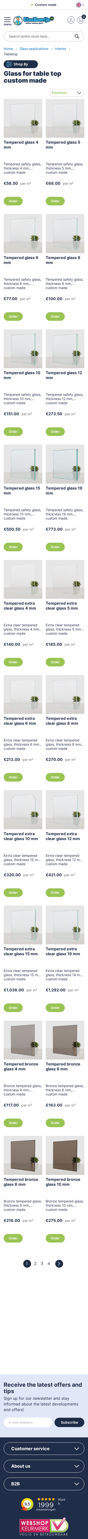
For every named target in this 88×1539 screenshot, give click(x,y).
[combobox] (44, 36)
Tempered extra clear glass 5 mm (62, 606)
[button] (79, 4)
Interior (61, 48)
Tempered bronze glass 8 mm (21, 1182)
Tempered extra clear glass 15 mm (21, 951)
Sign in (71, 20)
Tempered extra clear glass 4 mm (20, 606)
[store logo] (33, 20)
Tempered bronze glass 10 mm (63, 1182)
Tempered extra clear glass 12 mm (63, 836)
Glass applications (34, 48)
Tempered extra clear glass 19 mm (63, 951)
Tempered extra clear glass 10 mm (21, 836)
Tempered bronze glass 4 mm (21, 1066)
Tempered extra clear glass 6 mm (20, 721)
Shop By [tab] (21, 64)
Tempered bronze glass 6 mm (63, 1066)
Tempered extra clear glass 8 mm (62, 721)
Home (9, 48)
